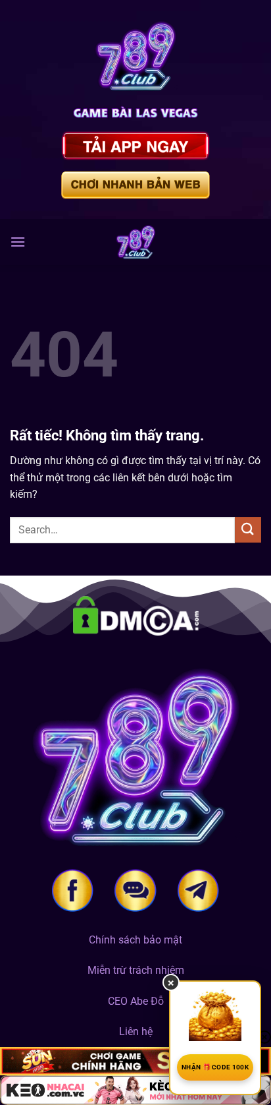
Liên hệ (136, 1031)
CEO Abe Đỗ (136, 1001)
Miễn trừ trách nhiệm (135, 970)
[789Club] (135, 242)
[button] (18, 241)
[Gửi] (248, 530)
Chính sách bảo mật (135, 940)
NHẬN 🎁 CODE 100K (215, 1067)
